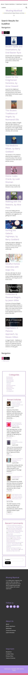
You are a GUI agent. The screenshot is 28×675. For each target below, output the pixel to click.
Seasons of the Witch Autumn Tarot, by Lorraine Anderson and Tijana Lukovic (17, 404)
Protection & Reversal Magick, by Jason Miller (13, 297)
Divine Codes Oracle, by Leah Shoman (12, 179)
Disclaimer (9, 652)
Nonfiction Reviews (10, 385)
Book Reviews (9, 377)
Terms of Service (10, 658)
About (2, 4)
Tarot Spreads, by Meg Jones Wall (14, 550)
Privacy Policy (9, 656)
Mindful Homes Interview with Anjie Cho (12, 266)
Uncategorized (9, 391)
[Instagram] (7, 606)
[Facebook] (14, 606)
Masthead (19, 4)
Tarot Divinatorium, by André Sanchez (17, 477)
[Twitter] (11, 606)
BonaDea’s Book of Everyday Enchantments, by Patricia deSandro (13, 540)
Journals (8, 384)
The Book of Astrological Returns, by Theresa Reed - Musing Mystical (14, 526)
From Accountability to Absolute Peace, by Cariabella (17, 460)
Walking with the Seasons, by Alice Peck (13, 204)
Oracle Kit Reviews (11, 630)
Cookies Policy (10, 654)
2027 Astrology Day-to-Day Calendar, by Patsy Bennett (17, 424)
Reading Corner (10, 388)
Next (8, 32)
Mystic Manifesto (10, 4)
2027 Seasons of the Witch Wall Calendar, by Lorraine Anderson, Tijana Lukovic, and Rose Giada (14, 497)
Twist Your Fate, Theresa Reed (15, 528)
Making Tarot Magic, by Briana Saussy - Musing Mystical (13, 548)
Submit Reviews (10, 632)
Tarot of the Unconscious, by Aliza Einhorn (17, 442)
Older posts (5, 35)
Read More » (9, 420)
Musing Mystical (14, 10)
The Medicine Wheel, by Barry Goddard (12, 148)
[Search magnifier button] (26, 7)
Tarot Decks (9, 389)
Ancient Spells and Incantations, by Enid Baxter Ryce (13, 49)
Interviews (8, 382)
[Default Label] (17, 606)
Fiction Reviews (10, 381)
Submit (25, 4)
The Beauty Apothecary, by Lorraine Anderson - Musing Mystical (14, 543)
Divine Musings (10, 380)
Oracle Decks (9, 387)
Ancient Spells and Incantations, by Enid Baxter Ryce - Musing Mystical (14, 537)
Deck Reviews (9, 378)
